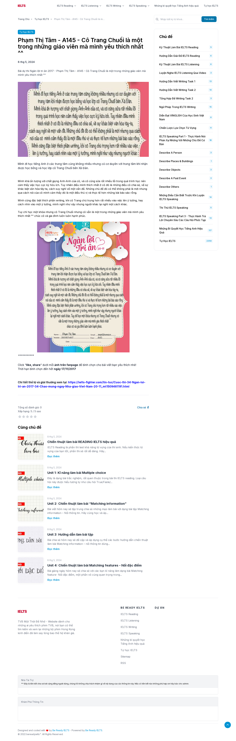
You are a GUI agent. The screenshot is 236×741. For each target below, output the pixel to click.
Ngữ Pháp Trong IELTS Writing (177, 107)
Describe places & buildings (176, 161)
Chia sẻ (142, 407)
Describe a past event (172, 178)
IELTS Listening (89, 5)
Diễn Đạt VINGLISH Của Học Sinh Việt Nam (181, 117)
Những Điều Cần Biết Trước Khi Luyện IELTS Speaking (181, 197)
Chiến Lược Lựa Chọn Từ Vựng (177, 127)
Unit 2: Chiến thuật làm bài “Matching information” (87, 504)
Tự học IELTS (211, 5)
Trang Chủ (23, 19)
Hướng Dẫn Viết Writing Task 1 (177, 81)
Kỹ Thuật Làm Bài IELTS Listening (179, 64)
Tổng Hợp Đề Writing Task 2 (176, 98)
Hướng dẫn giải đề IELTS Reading (179, 55)
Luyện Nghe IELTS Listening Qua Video (182, 72)
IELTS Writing (113, 5)
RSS (123, 663)
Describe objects (169, 169)
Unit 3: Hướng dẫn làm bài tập (70, 534)
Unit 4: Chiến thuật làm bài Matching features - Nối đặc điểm (94, 565)
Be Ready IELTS (60, 730)
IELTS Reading (65, 5)
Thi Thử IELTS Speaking (173, 207)
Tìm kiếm (209, 19)
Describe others (169, 186)
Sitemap (125, 656)
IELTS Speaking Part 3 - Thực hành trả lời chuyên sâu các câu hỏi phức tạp (182, 218)
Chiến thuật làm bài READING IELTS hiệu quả (81, 442)
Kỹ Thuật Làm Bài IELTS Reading (178, 47)
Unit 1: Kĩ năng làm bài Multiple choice (76, 473)
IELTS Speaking (137, 5)
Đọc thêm (53, 456)
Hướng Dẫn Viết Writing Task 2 (177, 90)
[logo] (22, 610)
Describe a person (170, 152)
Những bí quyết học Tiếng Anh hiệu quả (176, 5)
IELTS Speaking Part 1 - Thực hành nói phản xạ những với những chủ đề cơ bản (182, 140)
